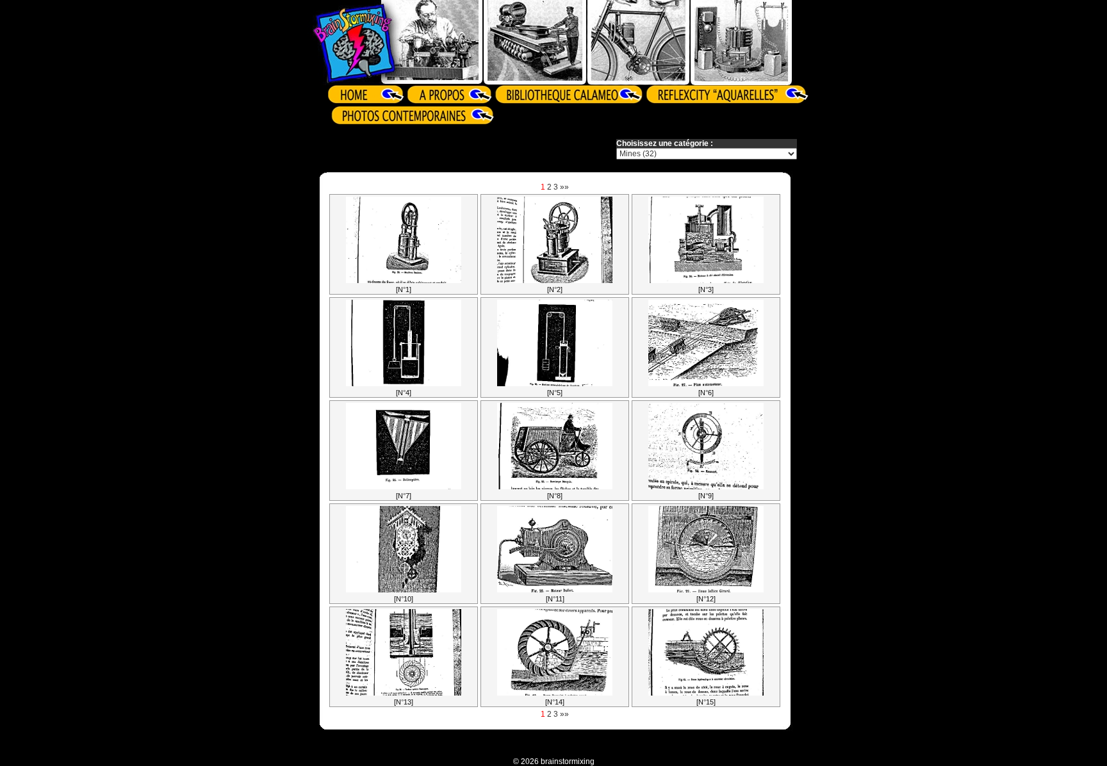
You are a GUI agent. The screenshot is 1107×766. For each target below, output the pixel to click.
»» (564, 187)
